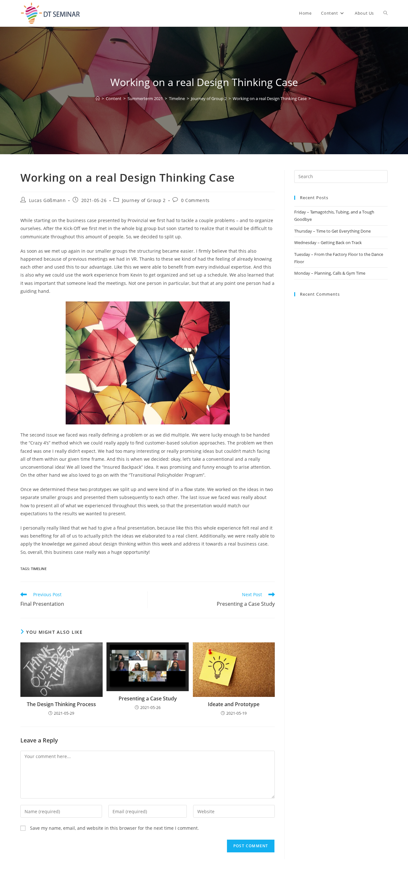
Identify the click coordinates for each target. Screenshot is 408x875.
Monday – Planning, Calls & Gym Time (329, 273)
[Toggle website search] (385, 13)
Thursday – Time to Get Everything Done (332, 231)
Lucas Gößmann (47, 200)
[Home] (98, 98)
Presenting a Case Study (148, 698)
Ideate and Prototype (233, 704)
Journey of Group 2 (144, 200)
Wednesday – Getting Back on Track (328, 242)
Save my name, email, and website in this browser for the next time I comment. (114, 828)
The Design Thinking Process (61, 704)
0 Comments (195, 200)
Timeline (39, 568)
